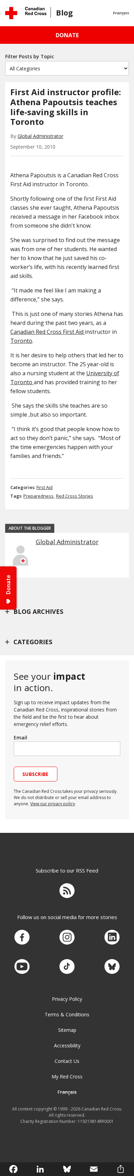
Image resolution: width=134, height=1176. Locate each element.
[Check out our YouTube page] (22, 967)
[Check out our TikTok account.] (67, 967)
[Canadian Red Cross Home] (26, 12)
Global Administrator (40, 136)
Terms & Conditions (67, 1014)
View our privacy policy (52, 804)
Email (20, 737)
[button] (121, 13)
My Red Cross (67, 1076)
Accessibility (67, 1045)
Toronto (21, 341)
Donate (67, 35)
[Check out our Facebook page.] (22, 937)
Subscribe (35, 774)
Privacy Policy (67, 999)
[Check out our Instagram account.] (67, 937)
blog (64, 12)
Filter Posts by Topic (29, 56)
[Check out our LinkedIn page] (112, 937)
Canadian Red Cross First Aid (47, 332)
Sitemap (67, 1030)
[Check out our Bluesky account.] (112, 967)
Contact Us (67, 1061)
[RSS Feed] (67, 891)
